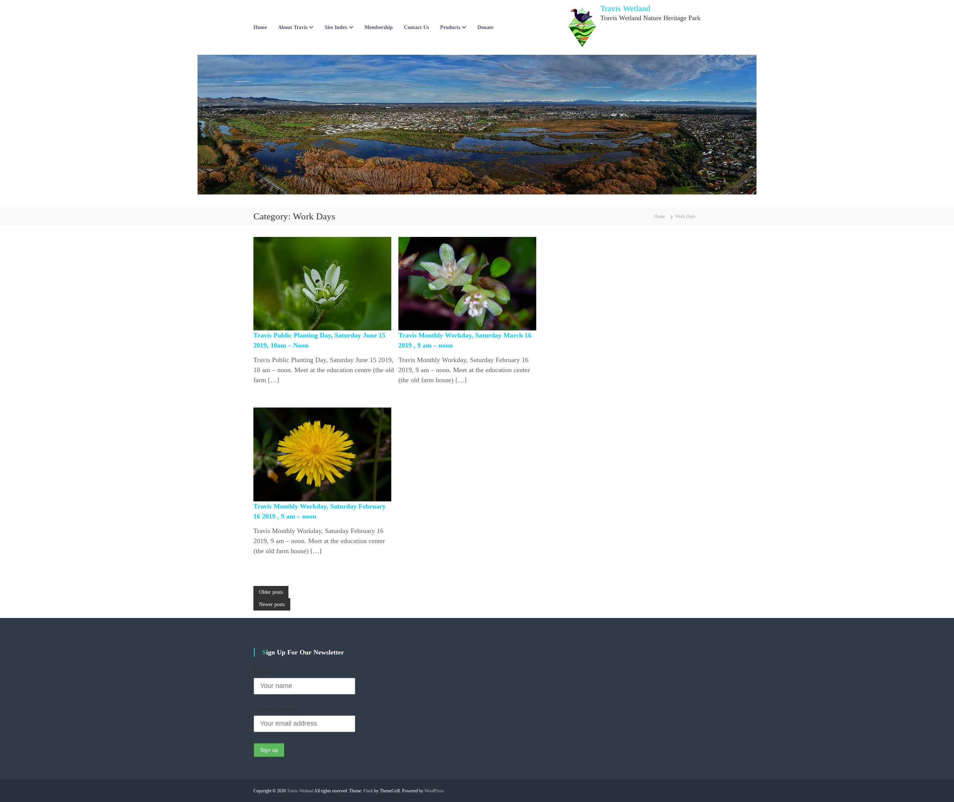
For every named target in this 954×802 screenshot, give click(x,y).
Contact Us (416, 27)
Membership (378, 27)
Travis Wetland (625, 8)
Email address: (275, 709)
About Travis (292, 27)
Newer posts (272, 604)
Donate (485, 27)
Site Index (336, 27)
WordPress (434, 790)
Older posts (271, 592)
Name (262, 671)
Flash (368, 790)
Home (260, 27)
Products (450, 27)
